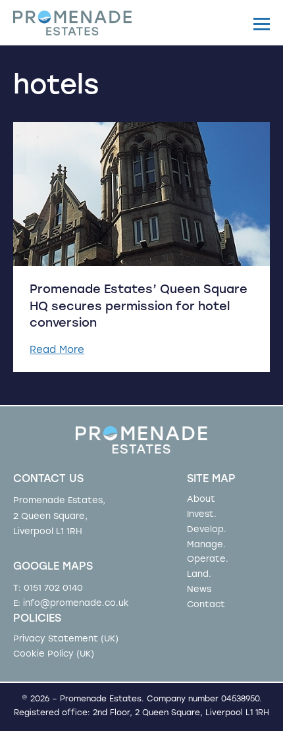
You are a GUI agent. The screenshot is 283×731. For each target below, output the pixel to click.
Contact (206, 605)
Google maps (53, 567)
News (199, 589)
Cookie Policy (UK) (53, 654)
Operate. (207, 559)
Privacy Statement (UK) (65, 639)
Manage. (206, 545)
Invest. (202, 514)
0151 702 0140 (53, 588)
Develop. (206, 530)
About (201, 499)
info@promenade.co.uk (76, 603)
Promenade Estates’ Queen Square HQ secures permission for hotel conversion (138, 306)
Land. (199, 574)
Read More (57, 351)
